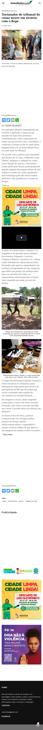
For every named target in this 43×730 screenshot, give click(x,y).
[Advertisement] (21, 90)
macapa (21, 501)
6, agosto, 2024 (6, 25)
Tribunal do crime (31, 501)
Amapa (4, 501)
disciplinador (12, 501)
